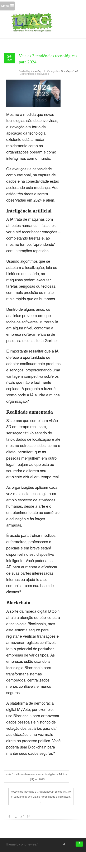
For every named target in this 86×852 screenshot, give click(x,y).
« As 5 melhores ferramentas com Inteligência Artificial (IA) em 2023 (36, 776)
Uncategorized (69, 71)
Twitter (16, 816)
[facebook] (64, 845)
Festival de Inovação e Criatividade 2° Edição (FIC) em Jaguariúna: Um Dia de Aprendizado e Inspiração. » (41, 796)
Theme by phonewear (21, 844)
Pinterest (28, 816)
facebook (9, 816)
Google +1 (22, 816)
